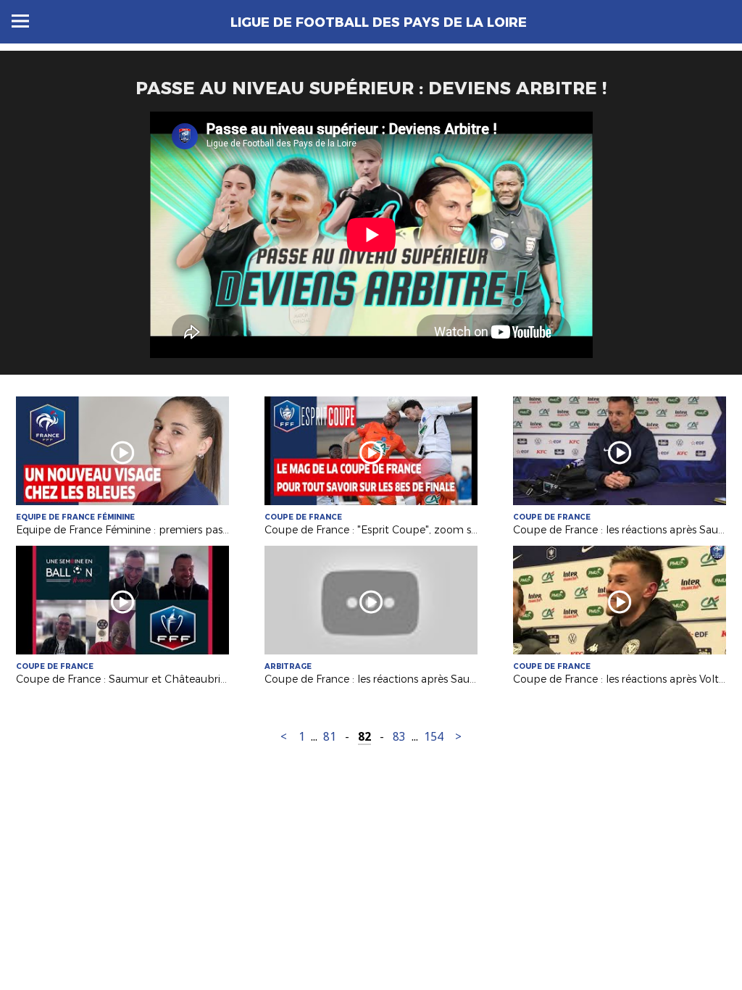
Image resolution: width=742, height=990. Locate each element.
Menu (20, 21)
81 (329, 737)
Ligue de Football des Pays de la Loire (378, 22)
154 (433, 737)
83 (399, 737)
